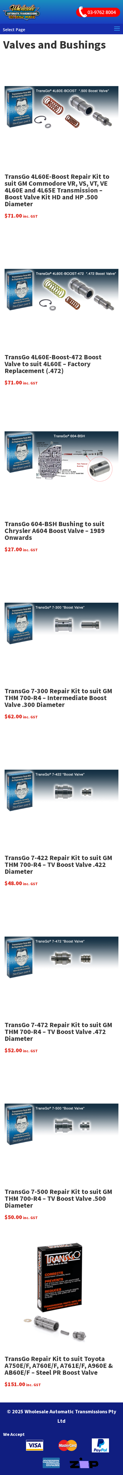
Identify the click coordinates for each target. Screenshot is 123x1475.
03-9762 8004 (102, 12)
